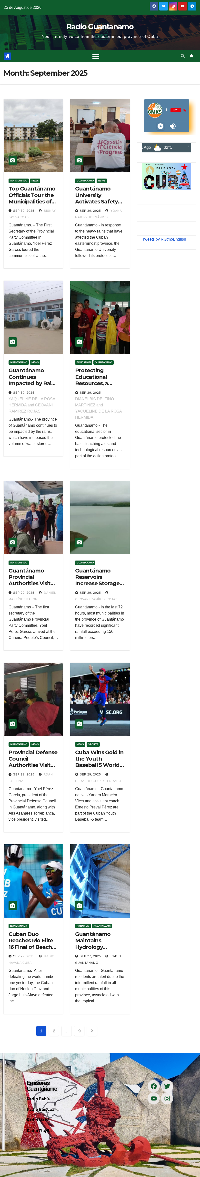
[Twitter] (167, 1086)
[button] (183, 56)
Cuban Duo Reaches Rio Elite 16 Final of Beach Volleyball (31, 944)
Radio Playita (39, 1130)
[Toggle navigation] (95, 56)
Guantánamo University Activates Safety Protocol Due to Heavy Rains (96, 201)
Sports (93, 744)
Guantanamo (18, 180)
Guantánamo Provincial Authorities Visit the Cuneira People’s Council (30, 583)
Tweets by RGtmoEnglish (164, 239)
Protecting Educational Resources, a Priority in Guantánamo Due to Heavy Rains (99, 386)
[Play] (160, 126)
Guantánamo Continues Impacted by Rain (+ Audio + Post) (32, 380)
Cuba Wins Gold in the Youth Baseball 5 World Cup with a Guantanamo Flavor (99, 768)
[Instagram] (167, 1098)
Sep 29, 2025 (90, 392)
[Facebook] (154, 1086)
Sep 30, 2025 (23, 210)
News (35, 180)
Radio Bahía (38, 1099)
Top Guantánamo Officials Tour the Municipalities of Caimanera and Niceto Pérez (32, 201)
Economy (83, 926)
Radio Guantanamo (100, 26)
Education (84, 362)
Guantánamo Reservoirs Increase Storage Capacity (97, 580)
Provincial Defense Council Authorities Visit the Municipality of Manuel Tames (33, 765)
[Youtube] (154, 1098)
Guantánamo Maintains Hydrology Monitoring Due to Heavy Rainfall (99, 947)
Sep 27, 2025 (90, 956)
